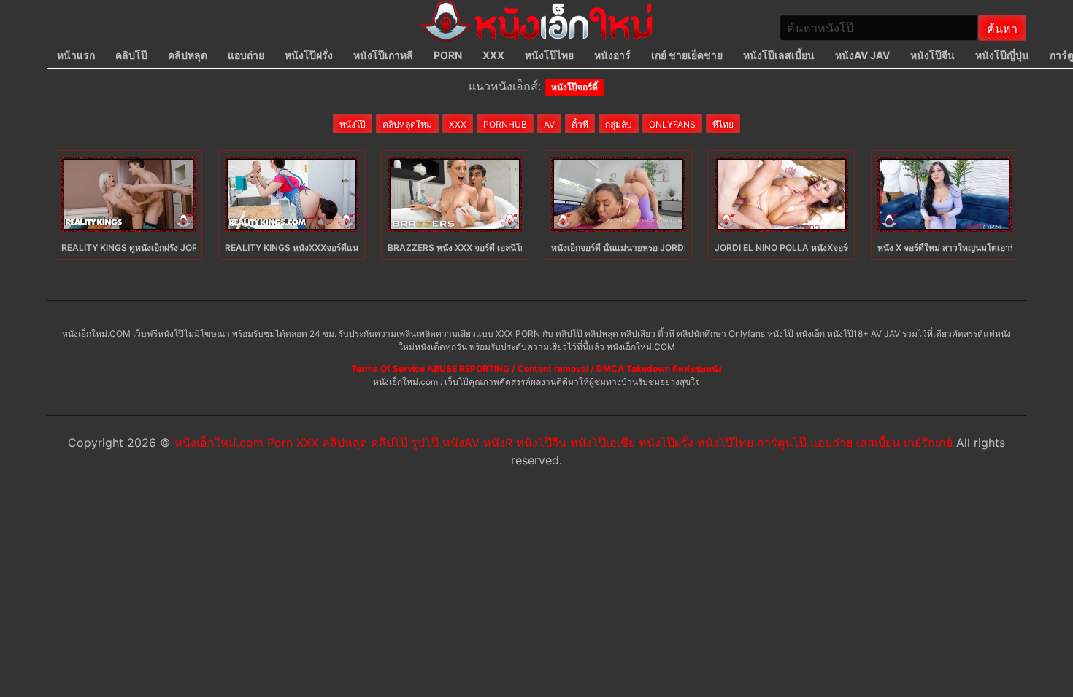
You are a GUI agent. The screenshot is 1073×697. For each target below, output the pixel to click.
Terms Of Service (388, 368)
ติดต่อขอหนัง (697, 368)
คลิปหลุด (187, 55)
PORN (448, 55)
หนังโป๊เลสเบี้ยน (779, 55)
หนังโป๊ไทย (549, 55)
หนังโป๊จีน (932, 55)
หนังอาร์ (612, 55)
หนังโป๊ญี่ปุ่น (1002, 55)
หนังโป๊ (352, 124)
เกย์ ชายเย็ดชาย (687, 55)
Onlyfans (672, 124)
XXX (493, 55)
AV (549, 124)
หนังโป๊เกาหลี (383, 55)
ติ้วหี (580, 124)
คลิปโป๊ (131, 55)
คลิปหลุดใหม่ (407, 124)
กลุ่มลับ (618, 124)
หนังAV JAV (862, 55)
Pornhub (505, 124)
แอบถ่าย (246, 55)
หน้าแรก (76, 55)
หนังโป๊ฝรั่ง (309, 55)
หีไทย (723, 124)
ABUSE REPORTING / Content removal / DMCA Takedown (548, 368)
